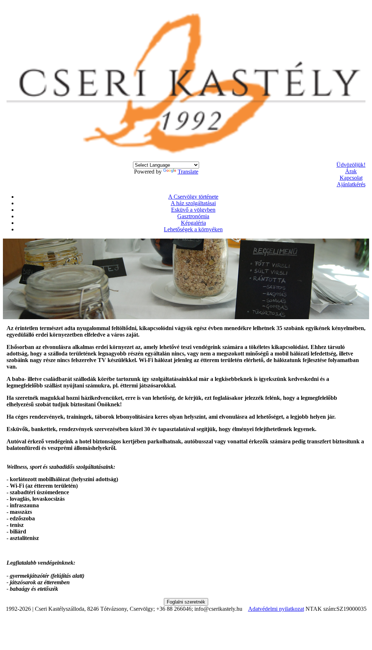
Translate (188, 171)
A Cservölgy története (193, 197)
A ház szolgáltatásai (193, 203)
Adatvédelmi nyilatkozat (276, 609)
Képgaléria (193, 223)
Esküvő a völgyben (193, 210)
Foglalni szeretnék (186, 602)
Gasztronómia (193, 216)
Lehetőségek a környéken (193, 229)
